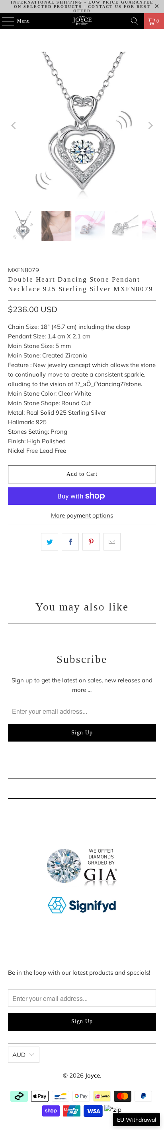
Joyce (92, 1075)
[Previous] (14, 125)
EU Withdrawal (136, 1119)
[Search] (134, 21)
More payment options (82, 515)
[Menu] (4, 21)
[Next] (150, 125)
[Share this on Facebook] (70, 542)
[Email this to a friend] (112, 542)
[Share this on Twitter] (49, 542)
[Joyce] (82, 21)
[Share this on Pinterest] (91, 542)
